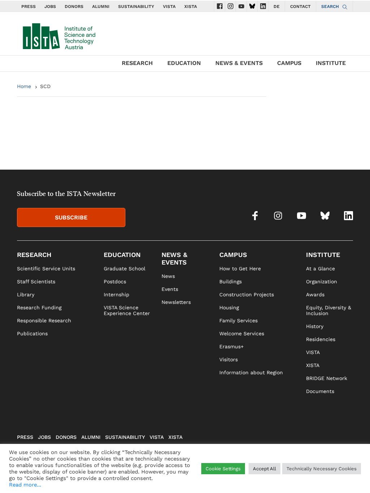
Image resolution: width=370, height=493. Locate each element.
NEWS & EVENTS (239, 63)
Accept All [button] (264, 468)
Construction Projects (246, 294)
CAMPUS (289, 63)
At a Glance (320, 268)
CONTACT (300, 6)
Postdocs (115, 281)
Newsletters (176, 302)
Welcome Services (241, 333)
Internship (116, 294)
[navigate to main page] (58, 35)
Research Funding (39, 307)
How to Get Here (240, 268)
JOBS (50, 6)
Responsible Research (44, 320)
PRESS (28, 6)
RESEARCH (137, 63)
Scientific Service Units (46, 268)
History (314, 326)
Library (25, 294)
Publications (32, 333)
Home (24, 86)
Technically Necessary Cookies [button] (322, 468)
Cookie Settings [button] (223, 468)
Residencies (320, 339)
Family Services (238, 320)
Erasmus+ (231, 346)
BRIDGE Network (326, 378)
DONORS (74, 6)
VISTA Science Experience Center (127, 310)
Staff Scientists (36, 281)
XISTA (190, 6)
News (168, 276)
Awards (315, 294)
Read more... (25, 484)
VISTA (169, 6)
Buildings (230, 281)
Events (170, 289)
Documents (320, 391)
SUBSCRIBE (71, 217)
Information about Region (251, 372)
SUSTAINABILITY (136, 6)
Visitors (228, 359)
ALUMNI (100, 6)
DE (277, 6)
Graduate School (124, 268)
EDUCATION (184, 63)
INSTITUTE (331, 63)
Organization (321, 281)
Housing (229, 307)
